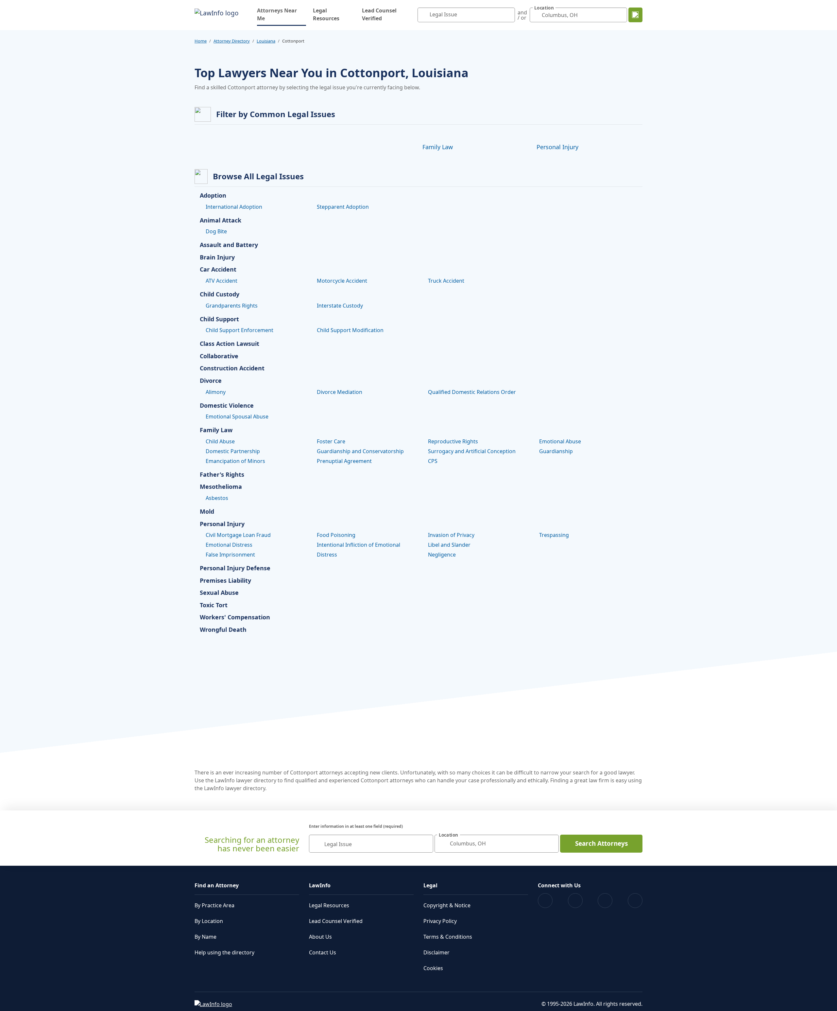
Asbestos (217, 498)
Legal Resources (326, 14)
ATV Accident (221, 280)
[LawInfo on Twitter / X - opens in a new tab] (575, 900)
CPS (432, 461)
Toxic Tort (214, 605)
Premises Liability (225, 580)
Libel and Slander (449, 544)
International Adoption (234, 206)
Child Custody (219, 294)
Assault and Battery (229, 245)
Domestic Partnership (233, 451)
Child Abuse (220, 441)
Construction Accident (232, 368)
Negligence (442, 554)
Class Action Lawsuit (229, 343)
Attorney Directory (232, 41)
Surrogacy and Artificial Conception (472, 451)
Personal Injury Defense (235, 568)
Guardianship (556, 451)
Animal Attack (220, 220)
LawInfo (320, 885)
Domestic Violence (227, 405)
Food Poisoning (336, 535)
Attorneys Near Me (281, 14)
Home (201, 41)
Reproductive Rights (453, 441)
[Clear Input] (508, 15)
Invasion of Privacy (451, 535)
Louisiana (266, 41)
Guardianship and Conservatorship (360, 451)
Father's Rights (222, 474)
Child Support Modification (350, 330)
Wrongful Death (223, 629)
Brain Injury (217, 257)
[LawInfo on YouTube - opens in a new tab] (605, 900)
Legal (430, 885)
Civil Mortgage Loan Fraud (238, 535)
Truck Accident (446, 280)
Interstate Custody (340, 305)
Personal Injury (557, 147)
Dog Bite (216, 231)
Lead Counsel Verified (379, 14)
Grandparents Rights (232, 305)
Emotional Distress (229, 544)
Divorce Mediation (339, 392)
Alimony (216, 392)
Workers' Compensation (235, 617)
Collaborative (219, 356)
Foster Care (331, 441)
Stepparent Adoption (343, 206)
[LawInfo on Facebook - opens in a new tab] (545, 900)
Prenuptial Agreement (344, 461)
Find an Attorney (217, 885)
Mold (207, 511)
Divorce (211, 380)
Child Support (219, 319)
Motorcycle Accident (342, 280)
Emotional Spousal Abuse (237, 416)
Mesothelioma (221, 486)
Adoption (213, 195)
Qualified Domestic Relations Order (472, 392)
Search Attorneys (601, 843)
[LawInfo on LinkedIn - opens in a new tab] (635, 900)
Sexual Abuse (219, 592)
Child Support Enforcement (239, 330)
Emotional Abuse (560, 441)
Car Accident (218, 269)
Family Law (437, 147)
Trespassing (554, 535)
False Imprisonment (230, 554)
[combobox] (466, 15)
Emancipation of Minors (235, 461)
